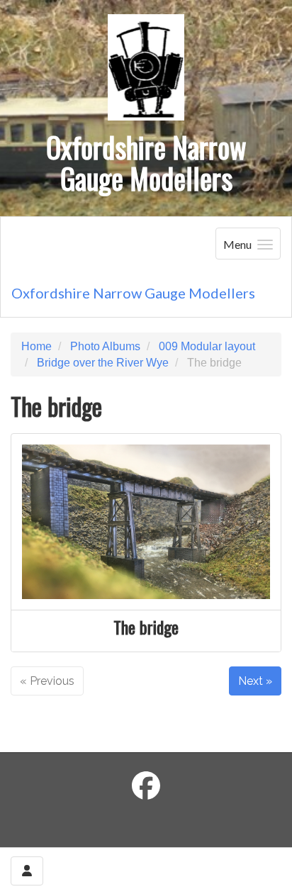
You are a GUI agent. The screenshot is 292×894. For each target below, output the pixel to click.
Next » (255, 681)
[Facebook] (146, 786)
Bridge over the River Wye (103, 363)
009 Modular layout (207, 346)
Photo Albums (105, 346)
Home (36, 346)
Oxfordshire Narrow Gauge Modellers (133, 292)
